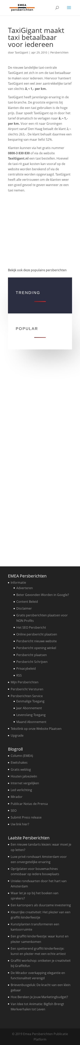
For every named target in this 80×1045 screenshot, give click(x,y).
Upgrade (17, 735)
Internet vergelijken (25, 783)
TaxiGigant (21, 52)
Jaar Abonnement (29, 708)
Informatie (18, 582)
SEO (14, 810)
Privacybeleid (26, 668)
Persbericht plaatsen (31, 655)
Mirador (17, 797)
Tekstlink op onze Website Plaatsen (36, 728)
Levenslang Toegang (31, 715)
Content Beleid (27, 601)
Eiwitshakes (19, 762)
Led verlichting (21, 790)
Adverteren (24, 588)
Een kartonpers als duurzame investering (41, 905)
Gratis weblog (21, 769)
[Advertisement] (40, 228)
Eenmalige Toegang (30, 701)
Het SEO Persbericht (31, 627)
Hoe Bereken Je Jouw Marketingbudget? (39, 997)
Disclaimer (24, 608)
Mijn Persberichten (24, 682)
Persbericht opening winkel (36, 648)
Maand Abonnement (31, 722)
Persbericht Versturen (27, 689)
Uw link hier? (20, 824)
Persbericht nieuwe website (36, 641)
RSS (19, 675)
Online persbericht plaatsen (36, 634)
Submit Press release (26, 817)
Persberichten (59, 52)
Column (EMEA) (22, 756)
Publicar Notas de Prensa (29, 804)
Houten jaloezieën (24, 776)
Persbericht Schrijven (32, 662)
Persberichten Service (27, 696)
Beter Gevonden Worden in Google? (42, 595)
